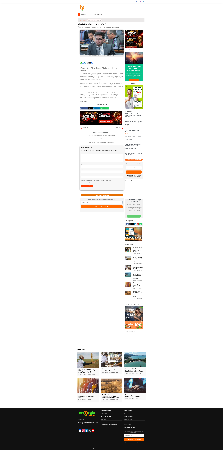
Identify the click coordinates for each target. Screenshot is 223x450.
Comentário (83, 201)
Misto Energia (82, 403)
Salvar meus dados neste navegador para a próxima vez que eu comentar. (96, 229)
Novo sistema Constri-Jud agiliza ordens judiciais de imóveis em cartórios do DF (133, 138)
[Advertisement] (101, 73)
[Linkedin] (135, 224)
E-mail (82, 218)
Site (81, 223)
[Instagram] (130, 224)
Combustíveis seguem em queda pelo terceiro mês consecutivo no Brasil (86, 425)
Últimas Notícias (84, 14)
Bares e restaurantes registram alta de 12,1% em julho (138, 282)
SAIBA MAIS (134, 80)
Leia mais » (127, 125)
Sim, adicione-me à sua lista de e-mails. (90, 231)
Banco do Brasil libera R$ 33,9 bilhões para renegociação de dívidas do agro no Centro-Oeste (138, 273)
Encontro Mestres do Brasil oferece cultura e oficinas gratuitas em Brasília (133, 130)
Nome (82, 213)
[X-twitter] (132, 224)
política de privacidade (103, 264)
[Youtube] (138, 224)
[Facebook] (127, 224)
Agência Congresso (87, 134)
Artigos (94, 14)
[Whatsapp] (140, 224)
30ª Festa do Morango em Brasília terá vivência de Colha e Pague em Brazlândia (133, 115)
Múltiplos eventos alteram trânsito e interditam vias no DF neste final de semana (133, 123)
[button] (84, 157)
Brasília (90, 14)
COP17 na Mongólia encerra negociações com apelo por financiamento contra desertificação (137, 308)
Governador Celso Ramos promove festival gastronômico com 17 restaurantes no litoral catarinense (138, 290)
